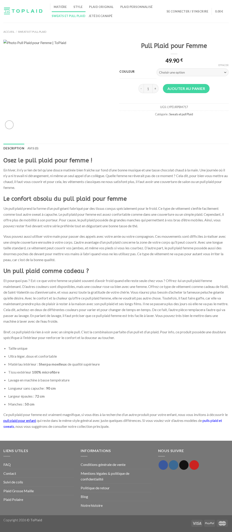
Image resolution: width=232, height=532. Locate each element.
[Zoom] (9, 124)
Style (77, 7)
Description (13, 148)
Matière (60, 7)
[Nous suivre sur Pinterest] (194, 465)
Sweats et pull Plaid (68, 16)
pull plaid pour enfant (19, 420)
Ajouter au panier (186, 88)
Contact (9, 473)
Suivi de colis (13, 482)
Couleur (127, 71)
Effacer (223, 65)
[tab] (13, 148)
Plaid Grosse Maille (18, 491)
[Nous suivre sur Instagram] (173, 465)
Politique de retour (95, 488)
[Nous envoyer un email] (184, 465)
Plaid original (101, 7)
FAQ (7, 464)
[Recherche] (161, 11)
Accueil (8, 31)
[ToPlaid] (23, 11)
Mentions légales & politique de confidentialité (105, 476)
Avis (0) (32, 148)
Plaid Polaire (13, 499)
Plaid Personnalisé (136, 7)
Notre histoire (92, 505)
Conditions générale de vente (103, 464)
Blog (84, 496)
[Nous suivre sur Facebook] (163, 465)
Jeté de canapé (101, 16)
